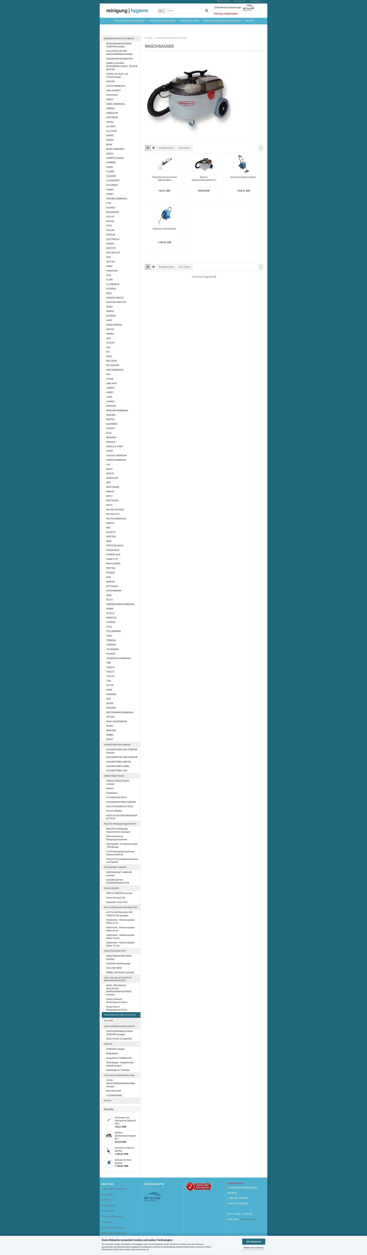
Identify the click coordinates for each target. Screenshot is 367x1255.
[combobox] (166, 148)
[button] (148, 148)
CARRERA (111, 162)
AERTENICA (112, 95)
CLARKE (110, 171)
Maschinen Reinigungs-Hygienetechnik (222, 21)
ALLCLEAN (111, 131)
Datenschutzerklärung (140, 1249)
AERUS (109, 99)
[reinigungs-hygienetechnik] (127, 10)
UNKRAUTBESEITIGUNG (189, 21)
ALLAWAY (111, 126)
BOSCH (109, 153)
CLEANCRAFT (113, 180)
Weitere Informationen (254, 1248)
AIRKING (110, 108)
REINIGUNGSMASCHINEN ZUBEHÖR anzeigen (118, 45)
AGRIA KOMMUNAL (115, 104)
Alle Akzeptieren (253, 1242)
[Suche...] (206, 10)
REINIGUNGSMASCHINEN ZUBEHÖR (130, 21)
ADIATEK (110, 81)
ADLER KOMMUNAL (115, 86)
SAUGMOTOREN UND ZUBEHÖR (162, 21)
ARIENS (110, 140)
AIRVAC (110, 122)
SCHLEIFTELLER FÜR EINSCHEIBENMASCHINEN (119, 52)
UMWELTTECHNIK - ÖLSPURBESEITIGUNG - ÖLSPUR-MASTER (122, 66)
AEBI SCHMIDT (113, 90)
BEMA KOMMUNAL (115, 149)
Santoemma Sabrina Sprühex (243, 177)
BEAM (109, 144)
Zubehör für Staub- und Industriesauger (117, 75)
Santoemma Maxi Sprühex (164, 229)
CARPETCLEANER (115, 158)
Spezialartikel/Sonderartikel (119, 58)
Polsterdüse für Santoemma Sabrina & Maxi (164, 178)
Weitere (249, 21)
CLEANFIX (111, 176)
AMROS (110, 135)
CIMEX (109, 167)
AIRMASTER (112, 113)
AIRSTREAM (112, 117)
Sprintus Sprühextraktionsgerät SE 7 (204, 178)
